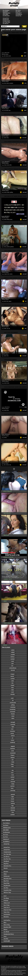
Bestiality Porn (6, 865)
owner (9, 55)
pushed (14, 814)
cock (13, 698)
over (13, 729)
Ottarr (4, 874)
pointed (8, 246)
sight (13, 796)
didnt (13, 718)
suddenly (13, 742)
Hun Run (5, 887)
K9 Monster (6, 876)
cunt (13, 772)
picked (14, 777)
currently (14, 724)
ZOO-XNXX (5, 14)
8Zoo (4, 922)
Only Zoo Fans (6, 909)
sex (7, 328)
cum (5, 110)
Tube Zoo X (6, 907)
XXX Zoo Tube (6, 892)
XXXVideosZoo (6, 13)
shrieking (13, 707)
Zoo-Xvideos (6, 10)
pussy (14, 733)
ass (13, 665)
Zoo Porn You (6, 858)
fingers (14, 755)
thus (14, 812)
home (5, 246)
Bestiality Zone (6, 878)
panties (14, 786)
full (9, 328)
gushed (13, 794)
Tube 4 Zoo (5, 912)
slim (5, 464)
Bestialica (5, 916)
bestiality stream (17, 6)
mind (13, 750)
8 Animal (5, 900)
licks (8, 137)
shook (8, 165)
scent (13, 779)
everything (13, 709)
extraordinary (13, 668)
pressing (14, 790)
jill (13, 700)
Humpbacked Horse (8, 934)
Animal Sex (18, 15)
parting (13, 803)
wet (14, 759)
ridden (8, 192)
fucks (8, 383)
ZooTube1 (5, 11)
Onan (4, 936)
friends (13, 713)
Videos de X (6, 902)
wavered (14, 781)
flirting (8, 219)
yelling (13, 704)
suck (13, 692)
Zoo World (5, 931)
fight (14, 726)
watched (13, 748)
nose (13, 774)
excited (14, 659)
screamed (13, 711)
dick (13, 766)
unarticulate (14, 702)
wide (13, 680)
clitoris (13, 735)
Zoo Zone (18, 10)
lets (14, 683)
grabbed (12, 246)
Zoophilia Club (6, 890)
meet (7, 55)
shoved (13, 670)
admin (13, 650)
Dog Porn (5, 863)
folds (13, 762)
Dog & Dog (5, 883)
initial (13, 716)
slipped (14, 757)
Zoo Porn (18, 11)
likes (13, 687)
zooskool (11, 83)
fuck (7, 355)
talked (10, 301)
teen (9, 110)
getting (11, 192)
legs (13, 805)
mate (13, 689)
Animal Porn (6, 18)
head (5, 165)
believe (14, 656)
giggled (13, 746)
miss (5, 83)
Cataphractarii (6, 20)
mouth (14, 676)
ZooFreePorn (6, 920)
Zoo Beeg (5, 898)
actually (14, 694)
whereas (14, 810)
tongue (14, 674)
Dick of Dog (6, 924)
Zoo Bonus (5, 23)
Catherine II (19, 13)
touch (13, 798)
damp (13, 783)
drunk (11, 219)
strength (14, 722)
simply (13, 685)
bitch (7, 110)
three (8, 274)
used (13, 661)
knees (13, 801)
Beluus (4, 929)
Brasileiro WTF (6, 927)
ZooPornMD (6, 941)
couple (5, 274)
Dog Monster (6, 885)
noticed (7, 464)
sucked (14, 678)
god (13, 663)
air (13, 738)
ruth (4, 55)
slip (14, 770)
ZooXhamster (6, 15)
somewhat (13, 753)
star (10, 464)
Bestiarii (5, 871)
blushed (14, 807)
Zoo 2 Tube (5, 905)
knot (13, 788)
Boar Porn (5, 880)
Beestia (5, 868)
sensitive (13, 731)
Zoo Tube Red (6, 22)
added (13, 652)
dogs (13, 764)
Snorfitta (5, 938)
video (5, 328)
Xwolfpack (5, 861)
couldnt (13, 654)
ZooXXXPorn (19, 14)
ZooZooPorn (6, 914)
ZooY (4, 895)
